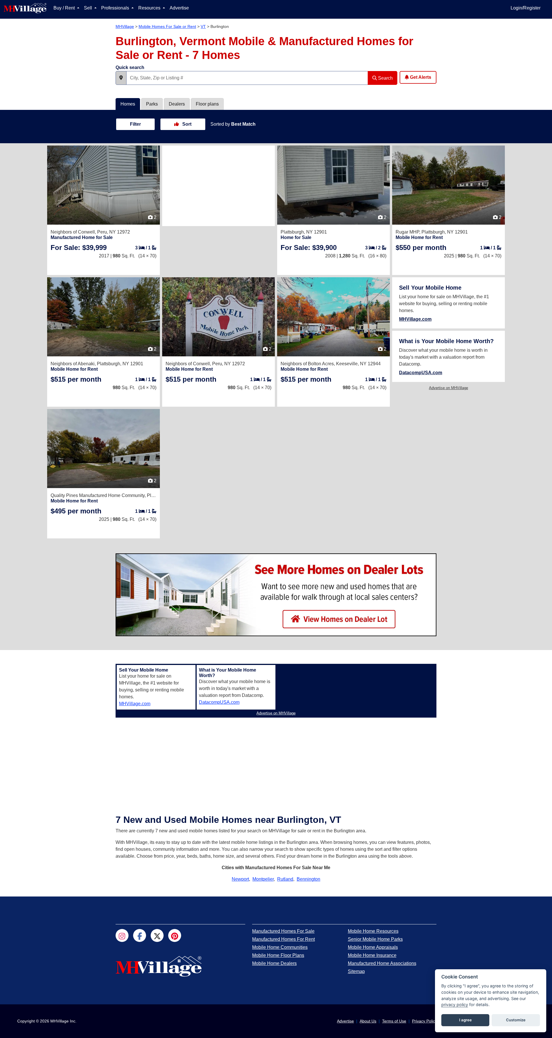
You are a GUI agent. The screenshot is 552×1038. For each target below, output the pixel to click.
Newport (240, 879)
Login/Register (525, 7)
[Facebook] (139, 935)
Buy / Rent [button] (64, 7)
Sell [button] (88, 7)
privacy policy (454, 1004)
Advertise (179, 7)
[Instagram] (122, 935)
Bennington (308, 879)
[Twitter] (157, 935)
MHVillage (125, 26)
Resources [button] (150, 7)
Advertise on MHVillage (448, 388)
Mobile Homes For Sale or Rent (167, 26)
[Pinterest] (174, 935)
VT (203, 26)
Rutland (285, 879)
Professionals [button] (115, 7)
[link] (79, 247)
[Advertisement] (218, 186)
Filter (135, 124)
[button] (121, 78)
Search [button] (385, 78)
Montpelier (263, 879)
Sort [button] (186, 124)
